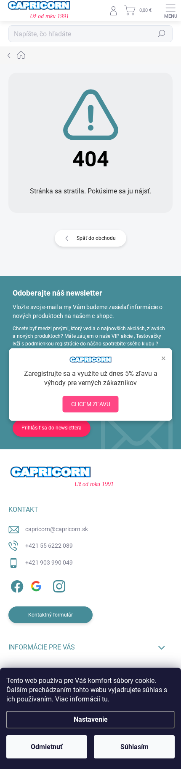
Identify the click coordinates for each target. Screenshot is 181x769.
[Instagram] (58, 585)
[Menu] (170, 10)
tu (105, 699)
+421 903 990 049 (49, 562)
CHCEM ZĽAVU (90, 404)
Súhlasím (134, 747)
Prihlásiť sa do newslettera (51, 428)
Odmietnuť (47, 747)
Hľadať (162, 34)
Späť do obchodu (96, 238)
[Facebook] (15, 585)
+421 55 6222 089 (49, 545)
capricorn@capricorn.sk (56, 529)
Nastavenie (91, 719)
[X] (36, 585)
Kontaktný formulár (50, 615)
